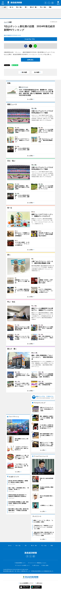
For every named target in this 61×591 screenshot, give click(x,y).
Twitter (49, 3)
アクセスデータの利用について (23, 565)
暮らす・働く (33, 7)
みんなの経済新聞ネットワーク (30, 577)
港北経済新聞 (14, 2)
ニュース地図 (8, 22)
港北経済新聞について (20, 562)
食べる (11, 7)
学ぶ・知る (43, 7)
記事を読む (30, 59)
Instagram (52, 3)
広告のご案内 (45, 565)
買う (26, 7)
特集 (50, 7)
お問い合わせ (36, 565)
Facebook (45, 3)
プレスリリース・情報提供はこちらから (37, 562)
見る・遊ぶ (19, 7)
